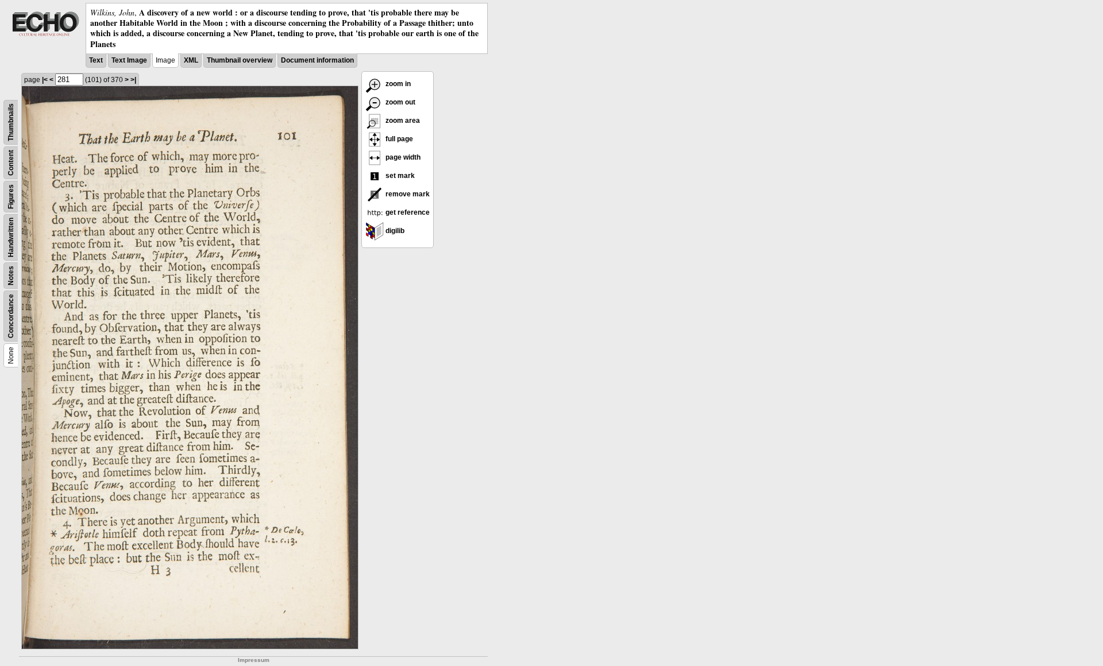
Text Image (129, 60)
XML (191, 60)
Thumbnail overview (239, 60)
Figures (11, 196)
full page (398, 139)
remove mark (407, 194)
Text (96, 60)
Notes (11, 275)
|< (45, 80)
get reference (407, 212)
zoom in (397, 84)
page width (402, 157)
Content (11, 163)
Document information (317, 60)
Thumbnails (11, 122)
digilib (394, 231)
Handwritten (11, 237)
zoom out (399, 102)
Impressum (253, 660)
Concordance (11, 316)
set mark (399, 176)
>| (133, 80)
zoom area (402, 121)
